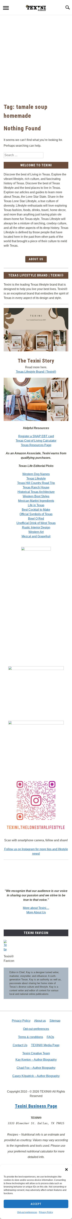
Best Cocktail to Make (36, 509)
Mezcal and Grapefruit (36, 536)
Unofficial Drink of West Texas (36, 523)
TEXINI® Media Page (45, 1045)
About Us (36, 259)
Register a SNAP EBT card (36, 436)
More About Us (36, 912)
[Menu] (6, 8)
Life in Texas (36, 505)
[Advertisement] (36, 59)
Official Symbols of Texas (36, 514)
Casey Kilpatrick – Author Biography (36, 1076)
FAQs (50, 1037)
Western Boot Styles (36, 496)
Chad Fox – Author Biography (36, 1067)
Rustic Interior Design (36, 527)
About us (40, 1020)
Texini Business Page (36, 1106)
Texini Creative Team (36, 1053)
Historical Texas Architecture (36, 491)
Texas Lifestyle (36, 478)
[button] (66, 1169)
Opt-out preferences (27, 1212)
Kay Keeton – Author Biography (36, 1059)
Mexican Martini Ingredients (36, 500)
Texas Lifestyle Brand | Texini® (36, 371)
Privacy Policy (46, 1212)
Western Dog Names (36, 474)
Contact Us (20, 1045)
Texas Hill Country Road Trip (36, 483)
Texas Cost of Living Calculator (36, 440)
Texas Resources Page (36, 445)
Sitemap (54, 1020)
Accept (36, 1204)
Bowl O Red (36, 518)
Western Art (36, 531)
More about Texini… (36, 908)
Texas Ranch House (36, 487)
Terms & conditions (30, 1037)
